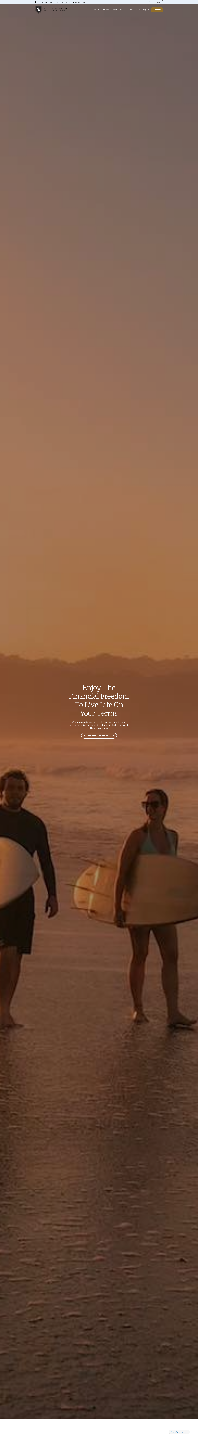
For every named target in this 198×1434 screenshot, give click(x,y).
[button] (92, 10)
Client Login (156, 2)
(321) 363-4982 (80, 2)
